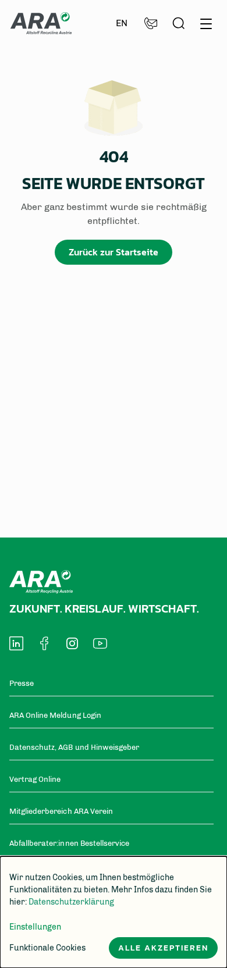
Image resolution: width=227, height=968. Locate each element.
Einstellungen (35, 927)
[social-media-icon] (16, 643)
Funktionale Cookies (47, 948)
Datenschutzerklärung (71, 902)
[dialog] (113, 912)
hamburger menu (206, 21)
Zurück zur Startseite (113, 252)
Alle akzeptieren (163, 948)
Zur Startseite (41, 23)
